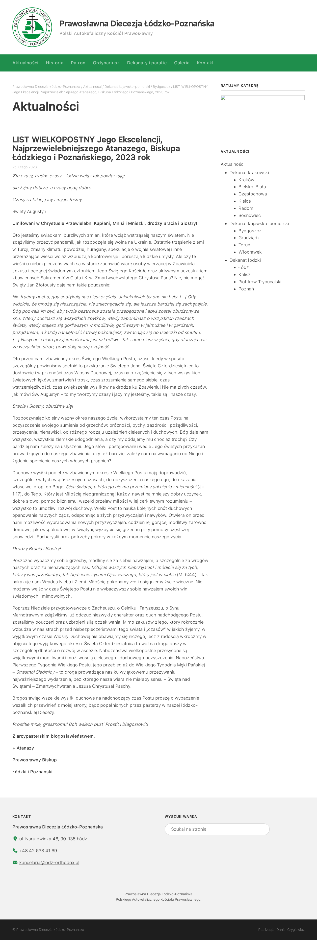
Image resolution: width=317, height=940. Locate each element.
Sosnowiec (249, 215)
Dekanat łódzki (245, 260)
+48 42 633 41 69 (38, 850)
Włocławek (250, 252)
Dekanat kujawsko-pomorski (259, 223)
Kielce (244, 201)
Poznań (246, 288)
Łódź (243, 267)
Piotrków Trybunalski (259, 281)
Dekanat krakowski (249, 172)
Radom (245, 208)
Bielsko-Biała (252, 186)
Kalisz (244, 274)
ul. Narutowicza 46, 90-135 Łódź (53, 838)
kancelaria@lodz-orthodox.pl (49, 862)
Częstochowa (252, 193)
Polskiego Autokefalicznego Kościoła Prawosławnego (158, 899)
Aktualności (232, 164)
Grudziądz (249, 237)
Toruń (244, 244)
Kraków (246, 179)
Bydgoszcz (250, 230)
